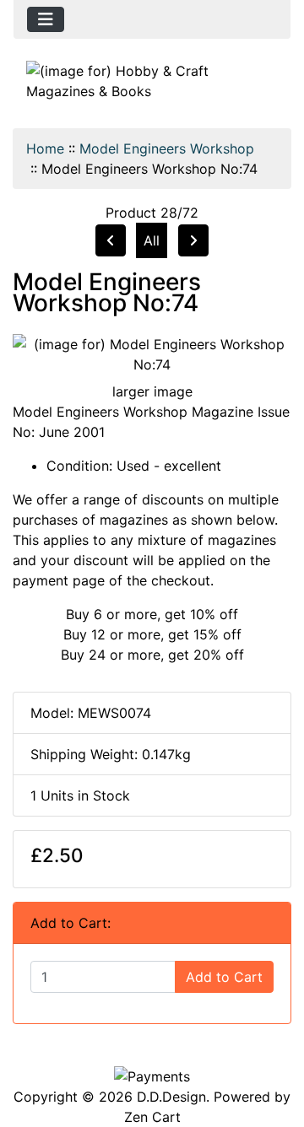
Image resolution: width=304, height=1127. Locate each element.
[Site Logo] (152, 81)
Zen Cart (152, 1116)
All (152, 240)
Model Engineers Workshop (166, 148)
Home (45, 148)
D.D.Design (171, 1096)
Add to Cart (224, 976)
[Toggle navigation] (45, 19)
